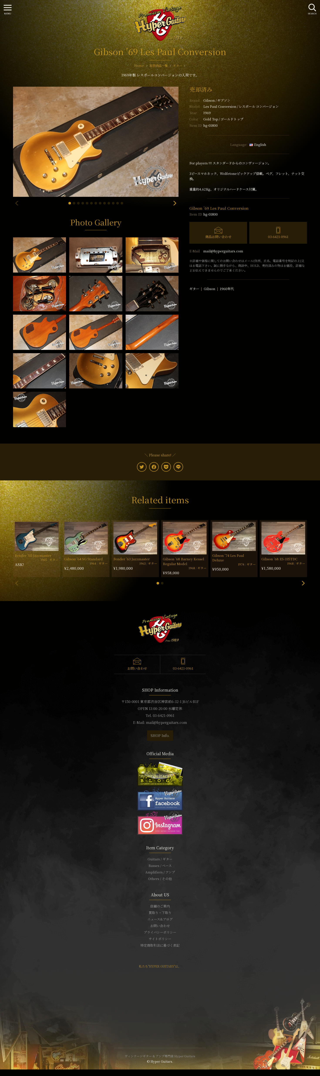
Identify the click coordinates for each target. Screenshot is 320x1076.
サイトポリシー (160, 938)
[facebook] (154, 467)
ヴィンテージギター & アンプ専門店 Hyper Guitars (160, 1056)
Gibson (216, 100)
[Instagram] (160, 822)
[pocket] (166, 467)
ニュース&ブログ (160, 919)
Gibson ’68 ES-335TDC (279, 559)
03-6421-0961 (278, 236)
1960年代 (227, 288)
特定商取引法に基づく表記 (160, 945)
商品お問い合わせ (218, 236)
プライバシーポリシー (160, 932)
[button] (69, 203)
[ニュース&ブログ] (160, 773)
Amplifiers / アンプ (160, 872)
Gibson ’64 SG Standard (83, 559)
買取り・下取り (160, 912)
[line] (178, 467)
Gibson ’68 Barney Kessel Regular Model (183, 561)
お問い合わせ (137, 668)
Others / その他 (160, 878)
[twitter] (142, 467)
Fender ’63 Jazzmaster (131, 559)
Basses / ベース (160, 865)
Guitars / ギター (160, 859)
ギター (194, 288)
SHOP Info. (160, 735)
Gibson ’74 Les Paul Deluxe (228, 557)
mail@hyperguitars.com (223, 251)
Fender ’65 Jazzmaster (33, 555)
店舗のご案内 (160, 906)
